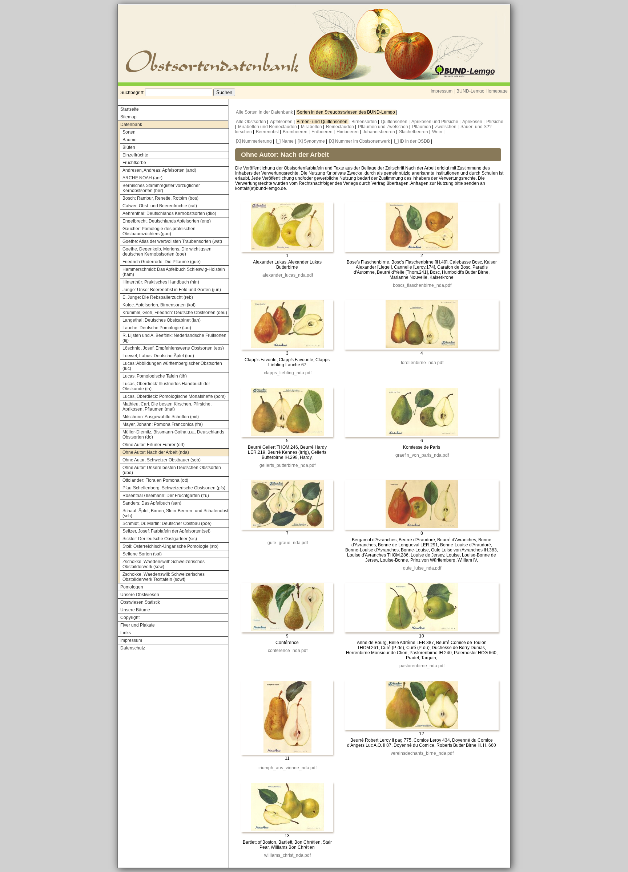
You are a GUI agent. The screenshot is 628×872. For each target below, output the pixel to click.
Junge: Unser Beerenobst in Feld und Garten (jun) (171, 289)
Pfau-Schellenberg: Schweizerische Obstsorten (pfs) (173, 487)
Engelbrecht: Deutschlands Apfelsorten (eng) (166, 221)
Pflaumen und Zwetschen (383, 126)
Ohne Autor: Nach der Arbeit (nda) (155, 452)
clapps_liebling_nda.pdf (287, 372)
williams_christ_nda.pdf (287, 855)
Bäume (129, 139)
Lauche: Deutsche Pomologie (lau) (156, 327)
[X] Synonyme (311, 141)
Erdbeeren (322, 131)
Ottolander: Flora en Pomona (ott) (155, 480)
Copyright (130, 617)
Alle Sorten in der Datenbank (265, 112)
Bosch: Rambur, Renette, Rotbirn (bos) (160, 198)
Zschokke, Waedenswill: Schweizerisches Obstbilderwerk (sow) (163, 564)
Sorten (129, 132)
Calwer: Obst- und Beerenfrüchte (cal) (159, 205)
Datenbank (131, 124)
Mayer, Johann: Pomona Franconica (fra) (162, 424)
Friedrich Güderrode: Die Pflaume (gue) (161, 261)
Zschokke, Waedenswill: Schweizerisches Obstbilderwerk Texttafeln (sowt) (163, 577)
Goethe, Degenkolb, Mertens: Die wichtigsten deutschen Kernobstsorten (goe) (167, 251)
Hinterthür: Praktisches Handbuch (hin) (160, 282)
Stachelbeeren (414, 131)
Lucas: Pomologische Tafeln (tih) (154, 376)
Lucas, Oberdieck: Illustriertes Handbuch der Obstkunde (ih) (166, 386)
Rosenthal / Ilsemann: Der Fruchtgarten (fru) (165, 495)
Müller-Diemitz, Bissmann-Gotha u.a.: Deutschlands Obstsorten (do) (173, 434)
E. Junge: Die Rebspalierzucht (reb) (157, 297)
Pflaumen (422, 126)
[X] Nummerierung (254, 141)
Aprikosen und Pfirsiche (435, 121)
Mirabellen (312, 126)
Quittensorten (394, 121)
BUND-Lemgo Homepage (482, 91)
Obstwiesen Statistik (140, 602)
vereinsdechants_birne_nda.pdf (422, 753)
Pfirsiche (494, 121)
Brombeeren (296, 131)
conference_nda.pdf (287, 650)
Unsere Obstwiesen (139, 594)
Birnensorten (364, 121)
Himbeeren (348, 131)
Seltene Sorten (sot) (142, 554)
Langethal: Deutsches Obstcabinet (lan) (161, 320)
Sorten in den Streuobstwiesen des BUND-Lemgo (346, 112)
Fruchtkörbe (134, 162)
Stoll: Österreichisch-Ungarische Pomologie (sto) (170, 546)
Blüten (128, 147)
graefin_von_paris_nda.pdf (422, 455)
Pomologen (131, 587)
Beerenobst (268, 131)
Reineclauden (340, 126)
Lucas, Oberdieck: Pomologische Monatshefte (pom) (174, 396)
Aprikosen (472, 121)
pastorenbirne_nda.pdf (421, 665)
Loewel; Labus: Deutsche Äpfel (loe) (158, 355)
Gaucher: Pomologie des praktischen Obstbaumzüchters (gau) (159, 231)
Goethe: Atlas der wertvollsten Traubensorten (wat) (172, 241)
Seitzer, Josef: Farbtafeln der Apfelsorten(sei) (166, 531)
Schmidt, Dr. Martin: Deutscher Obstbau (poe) (167, 523)
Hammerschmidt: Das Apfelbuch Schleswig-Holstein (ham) (173, 272)
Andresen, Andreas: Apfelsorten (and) (159, 170)
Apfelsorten (282, 121)
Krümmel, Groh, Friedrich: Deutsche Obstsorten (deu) (174, 312)
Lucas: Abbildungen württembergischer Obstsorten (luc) (172, 366)
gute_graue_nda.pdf (287, 542)
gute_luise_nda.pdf (422, 568)
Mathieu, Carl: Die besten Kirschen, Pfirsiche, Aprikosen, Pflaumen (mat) (167, 407)
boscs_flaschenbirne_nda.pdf (422, 285)
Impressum (441, 91)
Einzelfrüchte (135, 155)
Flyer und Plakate (137, 625)
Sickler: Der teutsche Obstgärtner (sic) (159, 538)
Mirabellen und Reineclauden (268, 126)
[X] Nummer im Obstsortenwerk (359, 141)
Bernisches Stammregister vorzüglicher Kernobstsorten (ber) (161, 188)
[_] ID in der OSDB (412, 141)
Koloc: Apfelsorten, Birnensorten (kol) (159, 304)
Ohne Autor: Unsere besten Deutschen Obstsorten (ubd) (171, 470)
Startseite (129, 109)
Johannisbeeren (379, 131)
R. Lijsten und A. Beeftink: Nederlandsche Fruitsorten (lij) (174, 338)
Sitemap (128, 116)
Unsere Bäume (135, 609)
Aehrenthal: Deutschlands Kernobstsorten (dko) (169, 213)
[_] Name (285, 141)
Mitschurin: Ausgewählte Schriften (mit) (160, 416)
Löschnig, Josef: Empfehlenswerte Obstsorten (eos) (173, 348)
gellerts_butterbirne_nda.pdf (287, 465)
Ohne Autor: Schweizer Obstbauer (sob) (161, 460)
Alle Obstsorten (251, 121)
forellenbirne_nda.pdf (422, 362)
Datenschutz (132, 648)
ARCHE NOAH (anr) (142, 177)
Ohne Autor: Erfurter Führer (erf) (153, 444)
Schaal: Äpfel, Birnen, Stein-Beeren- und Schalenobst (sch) (175, 513)
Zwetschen (446, 126)
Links (125, 632)
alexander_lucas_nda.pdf (287, 275)
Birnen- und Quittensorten (323, 121)
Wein (437, 131)
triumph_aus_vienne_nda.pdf (287, 767)
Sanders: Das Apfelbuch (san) (151, 503)
